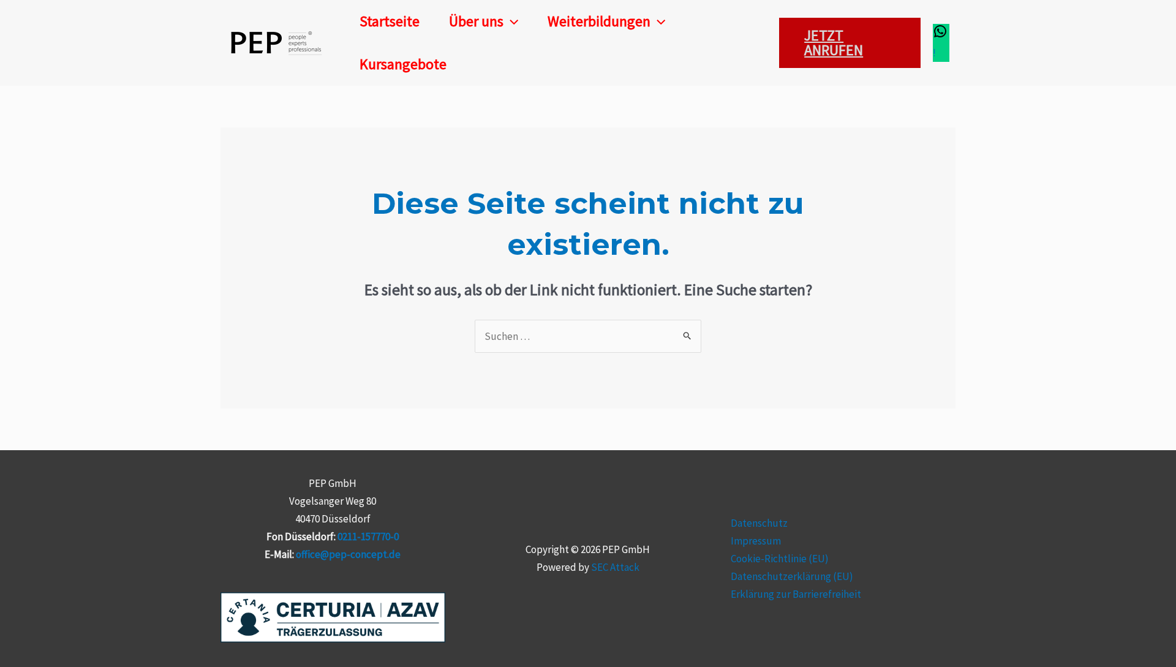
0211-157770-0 (368, 536)
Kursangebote (403, 64)
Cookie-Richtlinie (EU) (780, 558)
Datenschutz (759, 523)
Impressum (756, 541)
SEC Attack (615, 567)
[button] (510, 21)
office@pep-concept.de (348, 554)
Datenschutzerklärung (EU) (792, 576)
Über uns (476, 21)
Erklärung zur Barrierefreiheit (796, 594)
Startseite (390, 21)
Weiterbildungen (599, 21)
